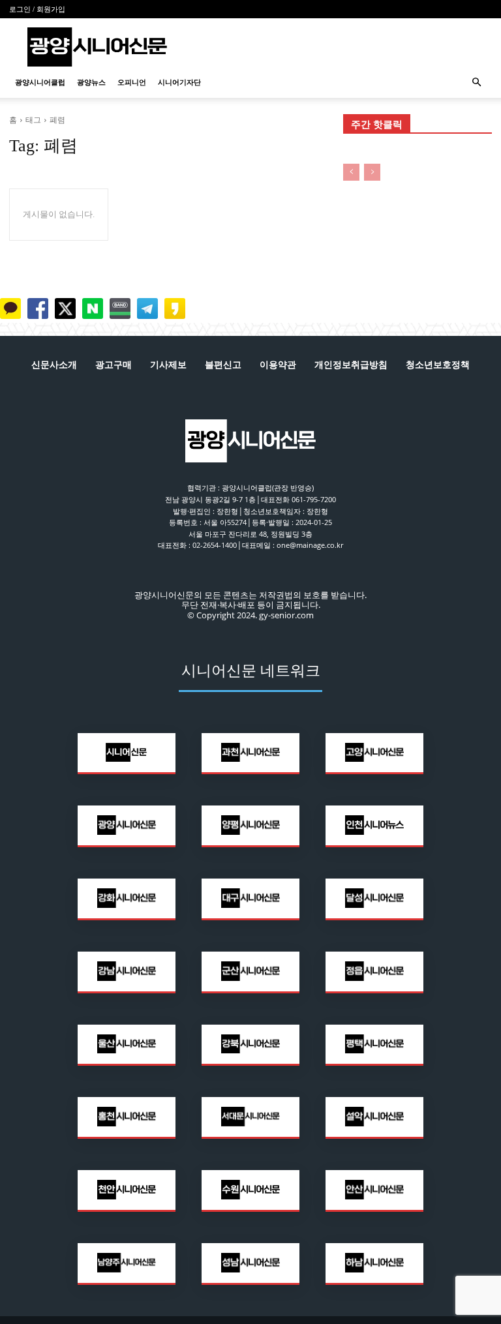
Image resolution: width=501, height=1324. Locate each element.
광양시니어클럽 (40, 82)
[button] (476, 82)
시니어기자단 (179, 82)
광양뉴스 (91, 82)
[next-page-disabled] (372, 172)
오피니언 (131, 82)
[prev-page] (351, 172)
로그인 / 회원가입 (37, 9)
